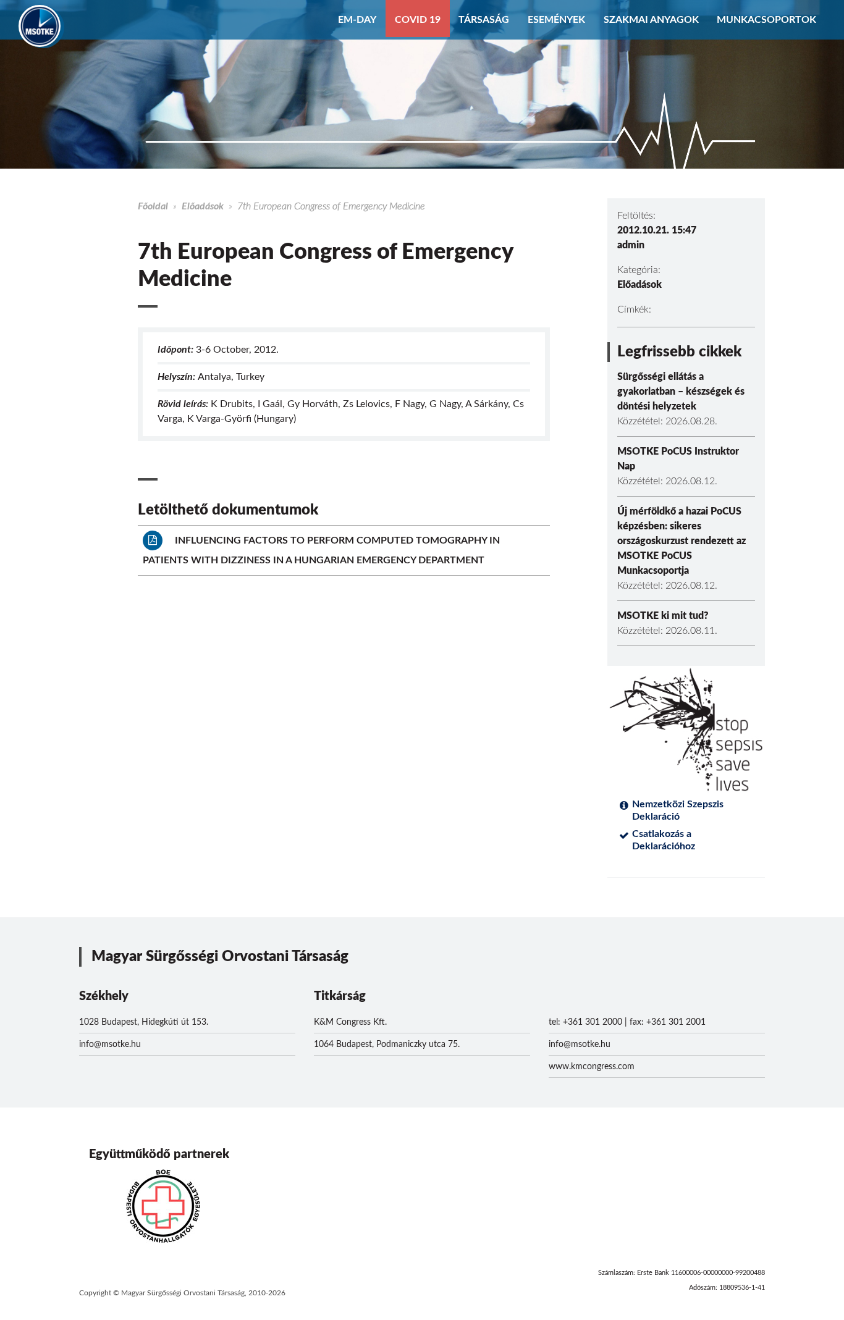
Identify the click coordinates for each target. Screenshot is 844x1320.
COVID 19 (418, 20)
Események (556, 20)
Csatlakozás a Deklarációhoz (663, 840)
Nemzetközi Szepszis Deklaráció (678, 810)
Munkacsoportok (766, 20)
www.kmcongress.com (592, 1066)
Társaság (483, 20)
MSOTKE (40, 26)
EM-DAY (357, 20)
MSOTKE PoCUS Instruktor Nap (678, 459)
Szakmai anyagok (651, 20)
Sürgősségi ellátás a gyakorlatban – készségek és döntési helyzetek (681, 391)
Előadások (203, 206)
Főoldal (153, 206)
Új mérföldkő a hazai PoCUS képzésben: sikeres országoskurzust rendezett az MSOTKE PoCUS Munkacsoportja (681, 541)
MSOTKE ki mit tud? (663, 616)
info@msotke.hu (110, 1044)
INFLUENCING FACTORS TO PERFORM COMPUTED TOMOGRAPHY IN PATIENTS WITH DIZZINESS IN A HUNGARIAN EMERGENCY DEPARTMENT (321, 550)
